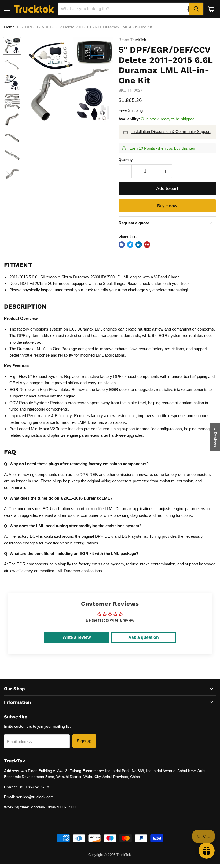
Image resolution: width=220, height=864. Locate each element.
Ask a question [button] (143, 637)
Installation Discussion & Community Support (171, 131)
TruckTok (138, 39)
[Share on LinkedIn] (138, 244)
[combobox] (123, 9)
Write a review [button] (77, 637)
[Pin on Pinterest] (147, 244)
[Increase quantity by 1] (165, 171)
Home (9, 27)
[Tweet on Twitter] (130, 244)
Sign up (84, 740)
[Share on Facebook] (122, 244)
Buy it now (167, 205)
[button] (188, 9)
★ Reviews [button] (215, 437)
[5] (12, 45)
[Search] (196, 9)
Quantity (126, 160)
